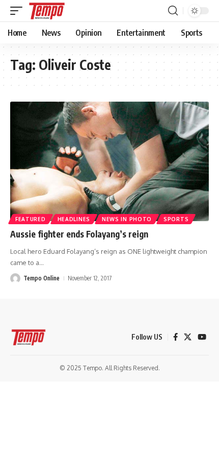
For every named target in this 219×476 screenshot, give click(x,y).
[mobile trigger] (19, 10)
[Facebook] (175, 337)
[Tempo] (47, 10)
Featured (30, 219)
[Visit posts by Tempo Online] (15, 278)
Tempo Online (41, 278)
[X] (187, 337)
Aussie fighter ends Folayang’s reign (79, 234)
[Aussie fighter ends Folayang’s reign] (109, 161)
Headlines (74, 219)
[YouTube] (202, 337)
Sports (175, 219)
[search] (173, 11)
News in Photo (127, 219)
